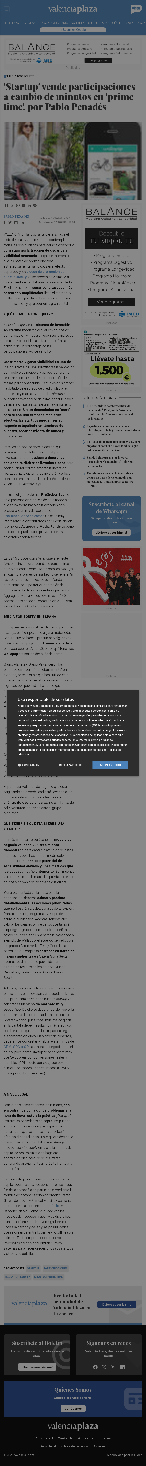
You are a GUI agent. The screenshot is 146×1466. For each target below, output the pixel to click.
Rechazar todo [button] (71, 765)
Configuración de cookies (90, 749)
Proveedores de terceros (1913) (80, 725)
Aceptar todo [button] (110, 765)
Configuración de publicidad (92, 745)
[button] (28, 765)
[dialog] (73, 733)
